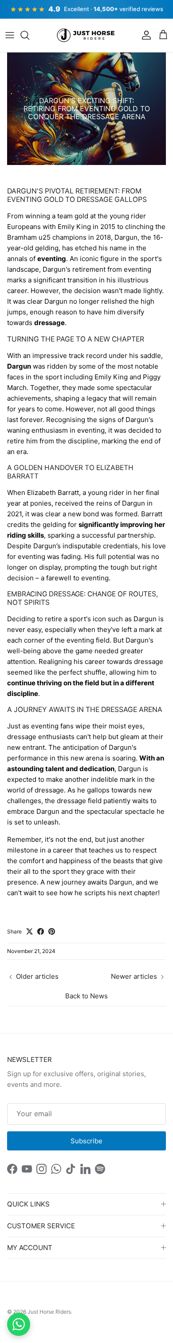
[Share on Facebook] (40, 931)
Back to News (86, 996)
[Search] (29, 35)
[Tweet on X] (29, 931)
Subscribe (86, 1141)
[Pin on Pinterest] (51, 931)
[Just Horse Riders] (87, 35)
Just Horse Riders (49, 1311)
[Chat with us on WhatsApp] (18, 1324)
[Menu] (10, 35)
